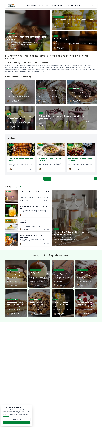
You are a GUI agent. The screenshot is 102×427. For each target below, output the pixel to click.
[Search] (90, 5)
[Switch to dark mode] (93, 5)
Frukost (9, 88)
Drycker (47, 5)
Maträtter (41, 5)
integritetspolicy (6, 416)
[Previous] (91, 178)
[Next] (95, 178)
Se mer (47, 178)
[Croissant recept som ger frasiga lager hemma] (27, 30)
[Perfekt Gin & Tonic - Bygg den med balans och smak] (74, 218)
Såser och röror (69, 5)
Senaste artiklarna (31, 5)
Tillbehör (77, 5)
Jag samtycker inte (16, 419)
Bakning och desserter (57, 5)
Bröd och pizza (11, 33)
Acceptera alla (16, 422)
